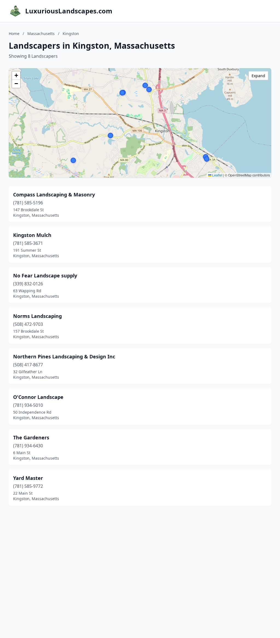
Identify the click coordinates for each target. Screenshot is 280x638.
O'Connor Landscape (38, 397)
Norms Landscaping (37, 316)
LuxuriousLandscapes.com (68, 11)
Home (14, 33)
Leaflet (216, 175)
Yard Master (28, 478)
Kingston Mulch (32, 235)
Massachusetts (41, 33)
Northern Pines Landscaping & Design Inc (64, 356)
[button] (122, 92)
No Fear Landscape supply (45, 275)
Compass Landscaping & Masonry (54, 194)
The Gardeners (31, 437)
